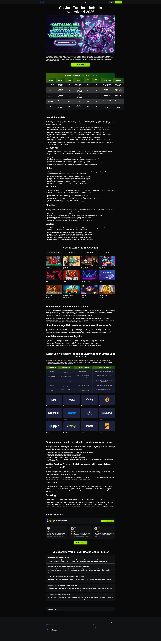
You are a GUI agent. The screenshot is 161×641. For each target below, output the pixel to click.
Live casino (70, 252)
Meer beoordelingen (80, 542)
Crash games (88, 252)
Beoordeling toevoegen (107, 520)
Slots (106, 252)
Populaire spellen (53, 252)
